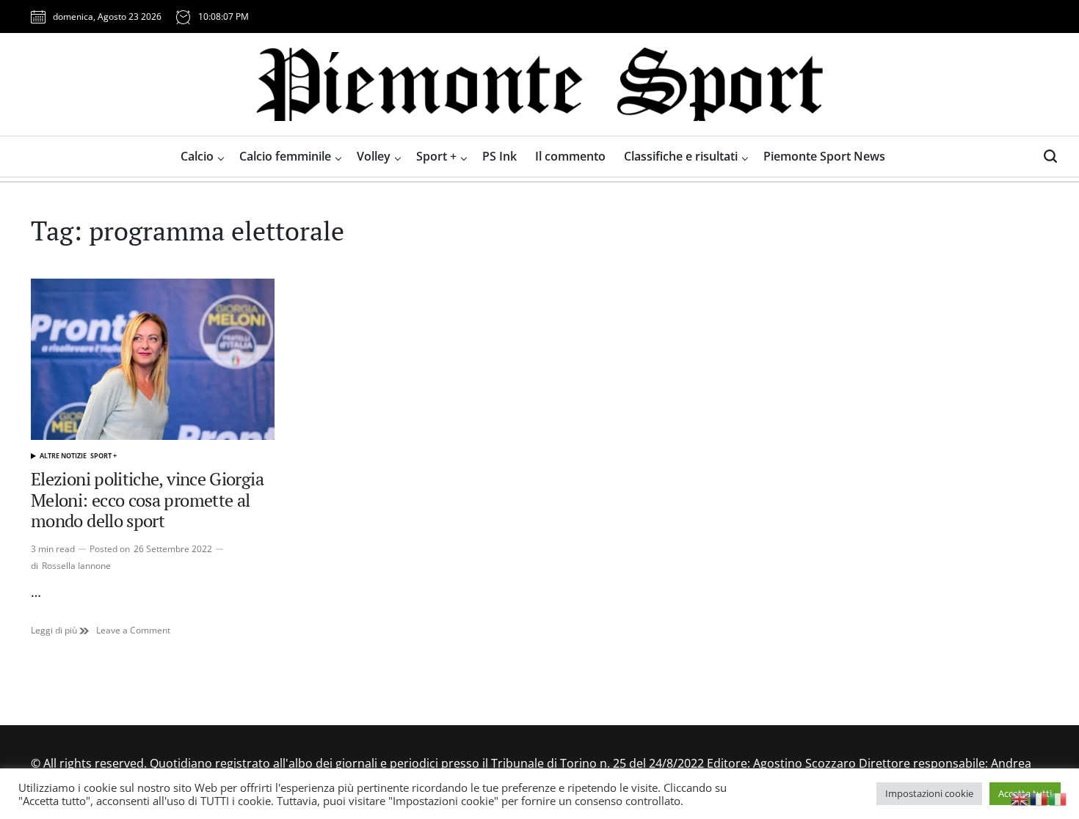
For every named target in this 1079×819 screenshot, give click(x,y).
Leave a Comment (133, 630)
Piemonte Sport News (824, 156)
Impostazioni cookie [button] (929, 793)
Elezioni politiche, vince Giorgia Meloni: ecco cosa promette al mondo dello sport (147, 500)
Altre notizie (63, 455)
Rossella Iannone (76, 565)
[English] (1020, 798)
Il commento (570, 156)
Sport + (436, 156)
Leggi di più (60, 630)
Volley (373, 156)
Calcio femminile (285, 156)
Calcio (197, 156)
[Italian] (1058, 798)
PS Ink (499, 156)
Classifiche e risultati (681, 156)
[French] (1039, 798)
